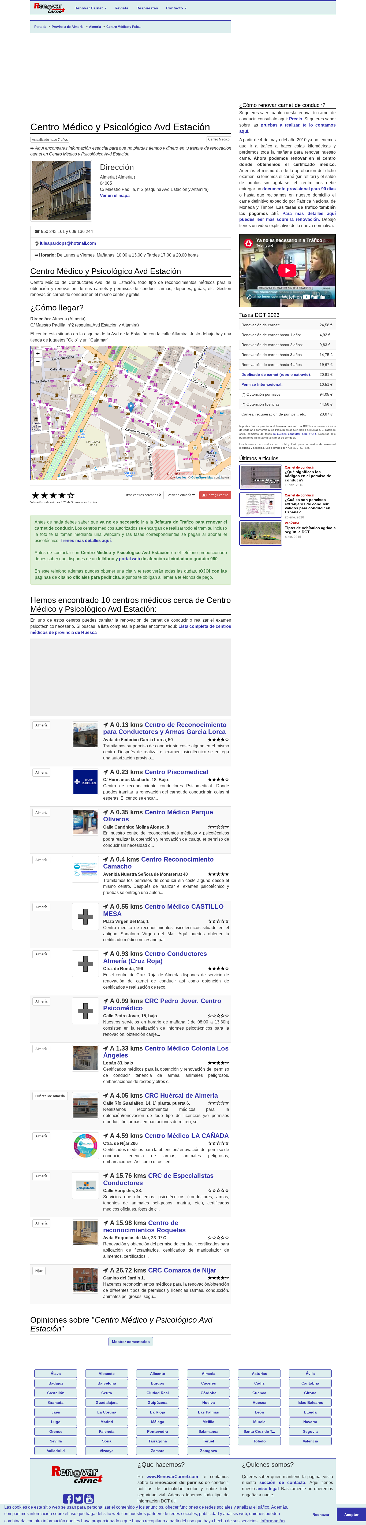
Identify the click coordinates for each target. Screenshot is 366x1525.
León (259, 1412)
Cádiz (259, 1383)
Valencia (310, 1441)
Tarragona (157, 1441)
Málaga (157, 1422)
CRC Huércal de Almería (181, 1095)
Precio (295, 119)
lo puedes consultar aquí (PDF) (294, 433)
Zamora (158, 1451)
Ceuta (106, 1393)
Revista (121, 8)
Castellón (56, 1393)
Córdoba (208, 1393)
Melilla (208, 1422)
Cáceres (208, 1383)
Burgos (157, 1383)
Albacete (107, 1373)
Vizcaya (107, 1451)
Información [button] (272, 1521)
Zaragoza (208, 1451)
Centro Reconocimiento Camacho (158, 863)
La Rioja (157, 1412)
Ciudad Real (158, 1393)
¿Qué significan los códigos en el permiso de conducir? (308, 476)
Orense (55, 1431)
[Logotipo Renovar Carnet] (78, 1476)
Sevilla (56, 1441)
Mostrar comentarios (131, 1342)
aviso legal (267, 1488)
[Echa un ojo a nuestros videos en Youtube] (89, 1501)
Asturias (259, 1373)
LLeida (310, 1412)
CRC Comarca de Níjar (182, 1270)
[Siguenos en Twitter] (78, 1501)
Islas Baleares (310, 1402)
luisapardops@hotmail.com (68, 243)
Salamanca (208, 1431)
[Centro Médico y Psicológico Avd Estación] (61, 191)
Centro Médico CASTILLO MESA (163, 910)
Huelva (208, 1402)
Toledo (259, 1441)
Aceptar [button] (351, 1514)
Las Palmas (208, 1412)
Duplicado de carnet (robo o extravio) (275, 374)
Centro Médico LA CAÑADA (187, 1135)
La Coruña (106, 1412)
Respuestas (147, 8)
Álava (56, 1373)
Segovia (310, 1431)
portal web (129, 558)
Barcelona (107, 1383)
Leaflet (181, 477)
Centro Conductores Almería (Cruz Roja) (155, 957)
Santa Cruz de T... (259, 1431)
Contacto (175, 8)
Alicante (157, 1373)
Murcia (259, 1422)
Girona (310, 1393)
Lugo (56, 1422)
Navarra (310, 1422)
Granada (56, 1402)
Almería (208, 1373)
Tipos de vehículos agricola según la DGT (310, 530)
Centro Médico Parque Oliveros (158, 815)
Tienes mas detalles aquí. (86, 540)
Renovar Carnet (89, 8)
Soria (106, 1441)
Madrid (106, 1422)
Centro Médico (219, 139)
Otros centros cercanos (142, 495)
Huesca (259, 1402)
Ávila (310, 1373)
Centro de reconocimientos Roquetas (144, 1226)
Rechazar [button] (320, 1514)
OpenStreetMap (202, 477)
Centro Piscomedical (176, 772)
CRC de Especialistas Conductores (158, 1179)
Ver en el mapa (115, 195)
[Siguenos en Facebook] (68, 1501)
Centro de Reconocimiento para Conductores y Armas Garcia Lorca (165, 728)
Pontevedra (157, 1431)
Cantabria (310, 1383)
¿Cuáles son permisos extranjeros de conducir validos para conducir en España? (307, 506)
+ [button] (38, 353)
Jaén (55, 1412)
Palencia (106, 1431)
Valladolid (56, 1451)
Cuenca (259, 1393)
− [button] (38, 361)
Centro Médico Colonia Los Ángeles (166, 1052)
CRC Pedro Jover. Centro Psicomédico (162, 1004)
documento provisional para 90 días (299, 189)
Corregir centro (217, 495)
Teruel (208, 1441)
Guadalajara (107, 1402)
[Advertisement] (131, 77)
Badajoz (55, 1383)
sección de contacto (282, 1482)
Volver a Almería (180, 495)
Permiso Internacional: (262, 384)
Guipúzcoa (157, 1402)
